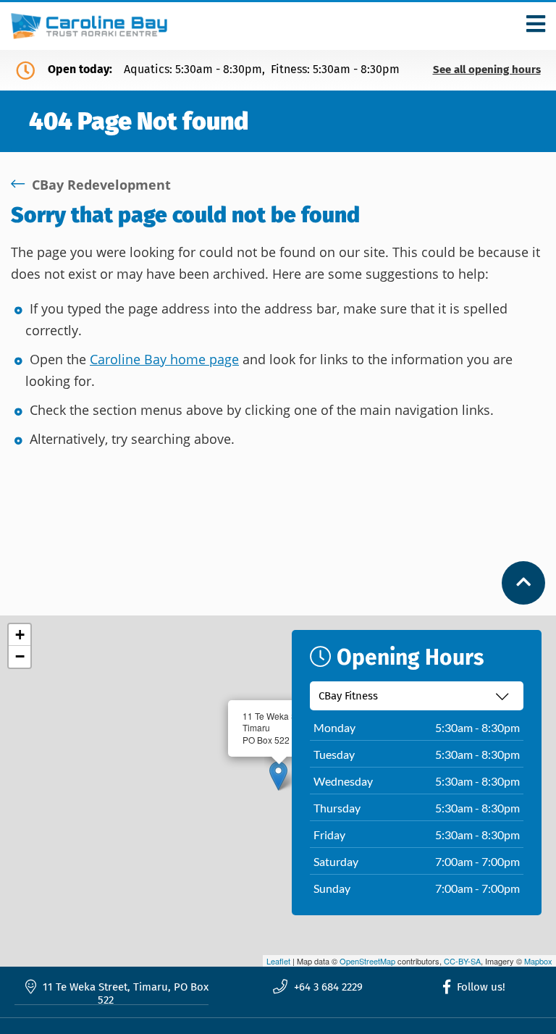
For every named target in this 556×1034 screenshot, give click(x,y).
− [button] (20, 656)
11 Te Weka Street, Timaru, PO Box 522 (124, 993)
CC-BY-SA (462, 961)
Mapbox (538, 961)
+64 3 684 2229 (327, 986)
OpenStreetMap (367, 961)
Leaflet (278, 961)
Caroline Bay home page (164, 359)
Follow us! (479, 986)
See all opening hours (487, 69)
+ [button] (20, 635)
